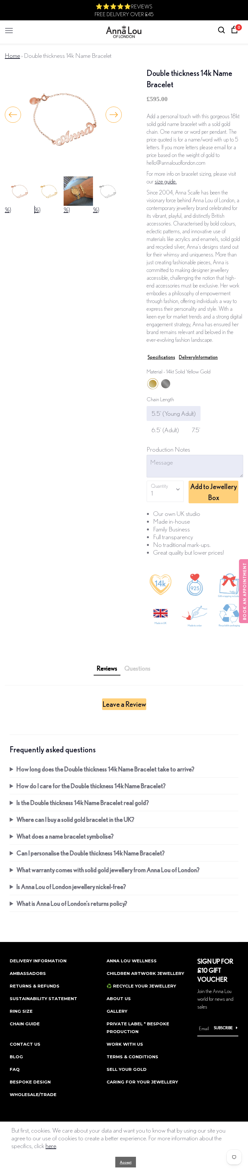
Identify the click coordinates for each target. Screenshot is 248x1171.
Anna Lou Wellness (132, 960)
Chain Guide (25, 1023)
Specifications (161, 357)
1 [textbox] (152, 493)
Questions (137, 668)
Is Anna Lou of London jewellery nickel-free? (71, 886)
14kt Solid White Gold (165, 383)
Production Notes (168, 449)
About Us (119, 998)
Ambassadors (28, 973)
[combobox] (165, 491)
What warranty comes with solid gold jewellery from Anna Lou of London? (108, 869)
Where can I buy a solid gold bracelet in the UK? (75, 819)
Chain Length (160, 399)
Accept (125, 1162)
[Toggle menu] (9, 29)
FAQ (15, 1069)
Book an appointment (245, 591)
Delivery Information (198, 357)
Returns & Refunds (34, 985)
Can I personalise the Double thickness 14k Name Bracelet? (90, 853)
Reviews (107, 668)
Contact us (25, 1044)
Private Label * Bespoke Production (138, 1027)
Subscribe (223, 1028)
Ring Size (21, 1011)
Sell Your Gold (127, 1069)
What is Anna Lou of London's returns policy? (71, 903)
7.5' (196, 430)
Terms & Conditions (132, 1056)
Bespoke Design (30, 1081)
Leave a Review (124, 704)
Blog (16, 1056)
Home (12, 55)
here (51, 1145)
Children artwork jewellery (145, 973)
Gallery (117, 1011)
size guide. (166, 181)
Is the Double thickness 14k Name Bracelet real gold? (82, 802)
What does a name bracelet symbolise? (65, 836)
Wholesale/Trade (33, 1094)
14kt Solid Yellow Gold (152, 383)
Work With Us (125, 1044)
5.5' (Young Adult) (173, 413)
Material (179, 371)
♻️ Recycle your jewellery (141, 985)
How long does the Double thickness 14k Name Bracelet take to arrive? (105, 769)
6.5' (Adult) (165, 430)
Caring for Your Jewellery (142, 1081)
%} (8, 209)
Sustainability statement (43, 998)
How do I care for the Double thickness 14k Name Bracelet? (91, 785)
